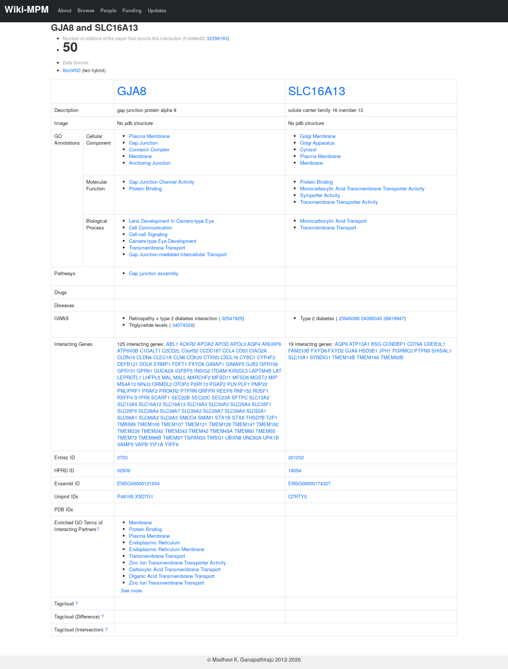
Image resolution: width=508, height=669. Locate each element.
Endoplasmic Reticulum (154, 542)
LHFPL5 (151, 377)
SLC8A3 (169, 417)
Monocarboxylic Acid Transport (333, 220)
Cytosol (308, 149)
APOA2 (205, 343)
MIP (273, 377)
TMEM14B (343, 357)
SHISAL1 (441, 350)
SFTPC (240, 397)
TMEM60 (244, 430)
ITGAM (219, 370)
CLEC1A (162, 357)
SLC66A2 (149, 417)
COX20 (194, 357)
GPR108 (269, 363)
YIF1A (156, 444)
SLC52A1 (256, 410)
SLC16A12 (150, 404)
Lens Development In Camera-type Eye (171, 220)
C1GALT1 (150, 350)
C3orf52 (189, 350)
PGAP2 (217, 383)
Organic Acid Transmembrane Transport (172, 575)
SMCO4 (187, 417)
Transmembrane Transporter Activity (339, 201)
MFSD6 (240, 377)
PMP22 (259, 383)
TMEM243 (176, 430)
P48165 (125, 496)
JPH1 (385, 350)
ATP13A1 (359, 343)
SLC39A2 (191, 410)
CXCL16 (229, 357)
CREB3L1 (434, 343)
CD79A (414, 343)
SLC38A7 (170, 410)
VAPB (141, 444)
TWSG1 (215, 437)
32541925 (232, 318)
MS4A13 (126, 383)
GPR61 (144, 370)
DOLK (145, 363)
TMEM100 (148, 424)
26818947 (393, 318)
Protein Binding (145, 188)
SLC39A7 (213, 410)
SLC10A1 (298, 357)
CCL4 (228, 350)
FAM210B (298, 350)
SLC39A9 (235, 410)
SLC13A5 (127, 404)
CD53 (242, 350)
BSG (376, 343)
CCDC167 (210, 350)
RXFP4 (125, 397)
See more (131, 590)
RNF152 (242, 390)
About (64, 10)
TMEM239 (128, 430)
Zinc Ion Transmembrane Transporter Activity (177, 562)
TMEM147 (243, 424)
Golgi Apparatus (317, 142)
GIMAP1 (215, 363)
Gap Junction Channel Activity (161, 181)
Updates (157, 10)
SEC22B (180, 397)
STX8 (238, 417)
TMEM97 (173, 437)
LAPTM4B (260, 370)
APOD (222, 343)
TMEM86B (149, 437)
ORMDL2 (162, 383)
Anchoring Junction (149, 162)
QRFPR (206, 390)
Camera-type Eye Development (162, 240)
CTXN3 (211, 357)
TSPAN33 (194, 437)
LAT (277, 370)
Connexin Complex (149, 149)
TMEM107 (172, 424)
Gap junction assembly (154, 273)
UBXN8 (233, 437)
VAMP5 (125, 444)
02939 (123, 470)
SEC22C (201, 397)
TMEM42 (198, 430)
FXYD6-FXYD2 (327, 350)
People (108, 10)
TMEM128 (220, 424)
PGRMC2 (402, 350)
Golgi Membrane (317, 135)
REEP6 (224, 390)
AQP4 (253, 343)
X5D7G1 (144, 496)
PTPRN (188, 390)
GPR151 (126, 370)
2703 (122, 457)
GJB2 (252, 363)
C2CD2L (171, 350)
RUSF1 (261, 390)
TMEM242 (152, 430)
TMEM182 (267, 424)
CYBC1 (247, 357)
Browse (85, 10)
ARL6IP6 (271, 343)
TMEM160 (368, 357)
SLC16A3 (197, 404)
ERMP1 (162, 363)
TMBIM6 (126, 424)
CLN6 (179, 357)
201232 (296, 457)
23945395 (349, 318)
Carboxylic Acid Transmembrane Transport (175, 569)
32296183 (217, 38)
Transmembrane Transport (157, 247)
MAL (167, 377)
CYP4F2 (266, 357)
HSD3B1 (368, 350)
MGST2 (258, 377)
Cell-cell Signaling (148, 234)
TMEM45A (221, 430)
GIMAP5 (235, 363)
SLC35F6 (127, 410)
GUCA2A (164, 370)
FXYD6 (196, 363)
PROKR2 (169, 390)
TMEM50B (391, 357)
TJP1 (271, 417)
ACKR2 (188, 343)
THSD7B (255, 417)
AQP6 (341, 343)
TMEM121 (196, 424)
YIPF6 (172, 444)
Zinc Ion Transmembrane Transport (166, 582)
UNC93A (252, 437)
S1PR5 (141, 397)
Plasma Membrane (149, 135)
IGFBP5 (184, 370)
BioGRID (72, 70)
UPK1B (271, 437)
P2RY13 (199, 383)
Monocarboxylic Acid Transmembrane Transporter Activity (362, 188)
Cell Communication (150, 227)
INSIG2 (202, 370)
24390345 (371, 318)
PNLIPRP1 (129, 390)
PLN (232, 383)
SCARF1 (160, 397)
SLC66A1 (127, 417)
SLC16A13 (316, 90)
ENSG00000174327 (309, 483)
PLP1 (244, 383)
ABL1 (172, 343)
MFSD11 (221, 377)
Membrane (140, 156)
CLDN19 (126, 357)
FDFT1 (179, 363)
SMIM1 (205, 417)
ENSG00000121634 (138, 483)
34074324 (182, 324)
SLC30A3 (219, 404)
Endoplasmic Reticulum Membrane (166, 549)
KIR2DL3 (238, 370)
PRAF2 (150, 390)
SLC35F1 (261, 404)
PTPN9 (422, 350)
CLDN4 (144, 357)
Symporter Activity (320, 195)
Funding (132, 10)
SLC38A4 (148, 410)
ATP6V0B (127, 350)
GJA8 (132, 90)
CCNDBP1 (394, 343)
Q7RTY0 (297, 496)
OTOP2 (181, 383)
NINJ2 (144, 383)
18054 (294, 470)
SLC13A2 (259, 397)
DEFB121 (127, 363)
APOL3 (238, 343)
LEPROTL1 (129, 377)
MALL (179, 377)
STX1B (223, 417)
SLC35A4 (240, 404)
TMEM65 (265, 430)
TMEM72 (127, 437)
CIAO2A (258, 350)
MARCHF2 (198, 377)
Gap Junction (143, 142)
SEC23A (221, 397)
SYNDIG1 (320, 357)
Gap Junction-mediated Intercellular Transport (178, 254)
